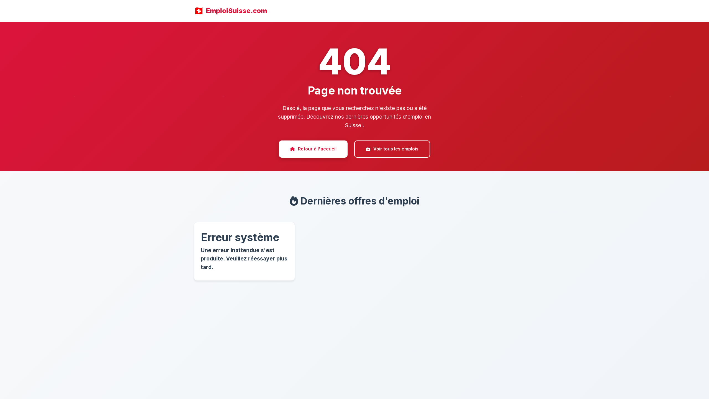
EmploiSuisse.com (236, 11)
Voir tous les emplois (395, 149)
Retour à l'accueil (317, 149)
